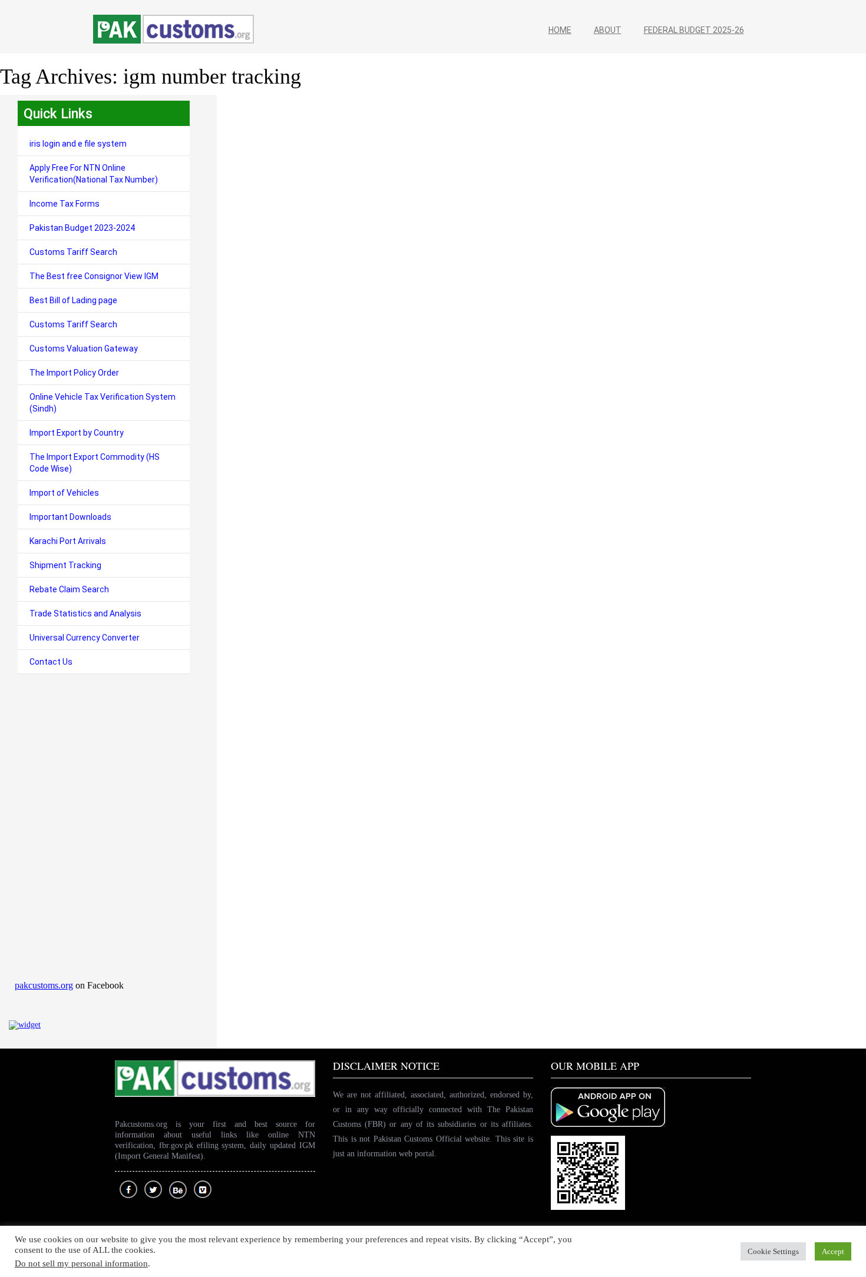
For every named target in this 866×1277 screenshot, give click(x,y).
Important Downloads (70, 517)
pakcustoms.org (44, 985)
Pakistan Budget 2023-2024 (82, 228)
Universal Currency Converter (84, 637)
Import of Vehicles (64, 492)
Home (559, 30)
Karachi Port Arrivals (67, 541)
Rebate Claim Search (69, 589)
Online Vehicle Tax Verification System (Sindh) (102, 402)
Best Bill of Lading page (73, 300)
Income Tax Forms (64, 203)
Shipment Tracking (65, 565)
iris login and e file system (78, 143)
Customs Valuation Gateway (83, 348)
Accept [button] (833, 1251)
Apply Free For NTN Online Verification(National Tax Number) (93, 173)
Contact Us (50, 661)
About (608, 30)
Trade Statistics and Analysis (85, 613)
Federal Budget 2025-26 (694, 30)
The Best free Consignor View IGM (93, 276)
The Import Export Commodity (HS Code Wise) (94, 462)
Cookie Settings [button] (773, 1251)
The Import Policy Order (74, 372)
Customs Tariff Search (73, 252)
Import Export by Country (76, 432)
